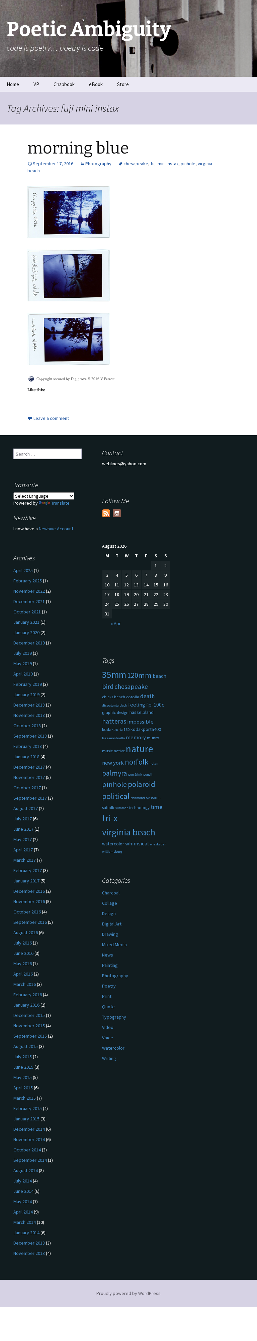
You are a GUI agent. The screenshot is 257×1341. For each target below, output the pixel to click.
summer (121, 808)
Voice (107, 1038)
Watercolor (113, 1048)
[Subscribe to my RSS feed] (106, 513)
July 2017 (22, 819)
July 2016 (22, 943)
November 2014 (29, 1139)
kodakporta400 (146, 729)
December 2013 (29, 1243)
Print (106, 996)
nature (139, 749)
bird (107, 686)
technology (139, 807)
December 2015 (29, 1015)
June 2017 (23, 829)
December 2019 (29, 643)
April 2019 (23, 674)
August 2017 (25, 808)
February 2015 (27, 1108)
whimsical (137, 843)
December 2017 (29, 767)
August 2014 (25, 1170)
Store (123, 84)
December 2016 (29, 891)
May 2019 (22, 663)
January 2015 (26, 1119)
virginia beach (128, 832)
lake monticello (113, 738)
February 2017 (27, 870)
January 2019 (26, 695)
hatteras (114, 721)
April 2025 (23, 570)
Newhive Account (56, 529)
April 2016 (23, 974)
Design (109, 913)
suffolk (108, 807)
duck (123, 705)
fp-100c (155, 704)
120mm (139, 675)
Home (13, 84)
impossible (140, 721)
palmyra (114, 773)
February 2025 (27, 581)
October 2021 (27, 612)
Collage (109, 903)
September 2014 (30, 1160)
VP (36, 84)
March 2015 (24, 1098)
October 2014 (27, 1150)
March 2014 (24, 1222)
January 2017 (26, 881)
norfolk (137, 762)
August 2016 (25, 932)
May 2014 (22, 1201)
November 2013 (29, 1253)
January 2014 (26, 1233)
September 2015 (30, 1036)
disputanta (110, 705)
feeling (136, 704)
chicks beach (113, 696)
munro (153, 737)
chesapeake (135, 164)
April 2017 (23, 850)
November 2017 (29, 777)
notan (154, 763)
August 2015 (25, 1046)
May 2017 (22, 839)
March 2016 (24, 984)
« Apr (116, 623)
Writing (109, 1058)
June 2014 (23, 1191)
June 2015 (23, 1067)
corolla (132, 696)
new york (113, 762)
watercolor (113, 844)
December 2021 (29, 601)
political (116, 796)
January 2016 (26, 1005)
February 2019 (27, 684)
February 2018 (27, 746)
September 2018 (30, 736)
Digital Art (111, 924)
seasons (153, 797)
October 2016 (27, 912)
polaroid (141, 784)
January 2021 (26, 622)
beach (159, 676)
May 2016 (22, 964)
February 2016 (27, 995)
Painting (110, 965)
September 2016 (30, 922)
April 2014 (23, 1212)
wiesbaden (158, 844)
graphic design (115, 712)
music (107, 750)
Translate (60, 503)
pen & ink (135, 774)
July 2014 (22, 1181)
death (147, 696)
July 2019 (22, 653)
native (119, 750)
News (107, 955)
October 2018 (27, 726)
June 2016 (23, 953)
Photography (98, 164)
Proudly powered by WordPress (128, 1293)
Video (107, 1027)
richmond (138, 798)
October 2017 (27, 788)
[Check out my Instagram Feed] (117, 513)
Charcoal (110, 893)
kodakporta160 (116, 729)
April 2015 (23, 1088)
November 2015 (29, 1026)
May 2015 (22, 1077)
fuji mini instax (164, 164)
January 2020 (26, 632)
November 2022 (29, 591)
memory (136, 737)
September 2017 (30, 798)
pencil (147, 774)
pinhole (188, 164)
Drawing (110, 934)
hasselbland (142, 712)
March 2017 (24, 860)
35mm (114, 675)
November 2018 (29, 715)
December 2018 (29, 705)
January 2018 (26, 757)
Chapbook (64, 84)
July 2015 (22, 1057)
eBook (96, 84)
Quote (108, 1007)
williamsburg (112, 851)
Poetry (109, 986)
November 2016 (29, 901)
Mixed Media (114, 945)
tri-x (109, 818)
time (156, 807)
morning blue (78, 148)
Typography (114, 1017)
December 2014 (29, 1129)
